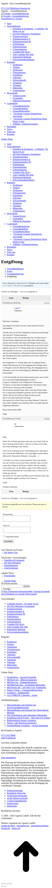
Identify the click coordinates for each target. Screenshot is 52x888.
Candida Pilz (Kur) (15, 624)
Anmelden (8, 541)
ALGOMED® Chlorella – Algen (22, 695)
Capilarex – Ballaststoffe (18, 692)
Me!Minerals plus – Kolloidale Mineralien (26, 685)
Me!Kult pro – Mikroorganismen (22, 680)
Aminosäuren (13, 667)
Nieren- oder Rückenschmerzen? (22, 723)
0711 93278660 (8, 8)
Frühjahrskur (13, 616)
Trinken (10, 644)
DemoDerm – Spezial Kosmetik (21, 677)
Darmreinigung (11, 565)
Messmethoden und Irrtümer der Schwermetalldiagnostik (21, 706)
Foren (9, 271)
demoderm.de (23, 825)
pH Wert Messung (12, 563)
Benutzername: (8, 514)
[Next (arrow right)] (5, 886)
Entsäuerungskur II (15, 611)
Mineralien (12, 665)
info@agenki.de (22, 8)
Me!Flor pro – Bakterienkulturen (22, 682)
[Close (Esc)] (2, 883)
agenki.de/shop (8, 825)
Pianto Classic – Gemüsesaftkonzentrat (24, 690)
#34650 (47, 419)
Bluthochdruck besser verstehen (21, 720)
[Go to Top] (26, 880)
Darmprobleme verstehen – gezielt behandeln (27, 725)
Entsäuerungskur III (16, 614)
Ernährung (12, 642)
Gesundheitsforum (15, 268)
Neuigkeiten (9, 575)
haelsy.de (16, 828)
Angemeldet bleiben (12, 537)
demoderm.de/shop (39, 825)
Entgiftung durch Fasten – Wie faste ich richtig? (28, 718)
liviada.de (5, 828)
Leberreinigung (11, 568)
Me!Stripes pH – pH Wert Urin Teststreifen (26, 687)
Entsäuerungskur (14, 609)
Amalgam (11, 660)
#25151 (47, 303)
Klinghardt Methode (16, 629)
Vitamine (11, 662)
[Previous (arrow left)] (2, 886)
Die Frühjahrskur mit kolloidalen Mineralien (27, 715)
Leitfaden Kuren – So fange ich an (22, 603)
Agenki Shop (10, 581)
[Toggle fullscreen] (8, 883)
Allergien (11, 654)
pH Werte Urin (11, 552)
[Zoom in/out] (11, 883)
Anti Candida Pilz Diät (17, 627)
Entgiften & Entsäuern (14, 560)
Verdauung (12, 647)
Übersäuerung (13, 649)
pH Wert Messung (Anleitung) (21, 606)
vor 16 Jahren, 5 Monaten (11, 286)
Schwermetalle (13, 657)
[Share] (5, 883)
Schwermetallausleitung (18, 632)
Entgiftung (12, 652)
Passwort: (6, 526)
